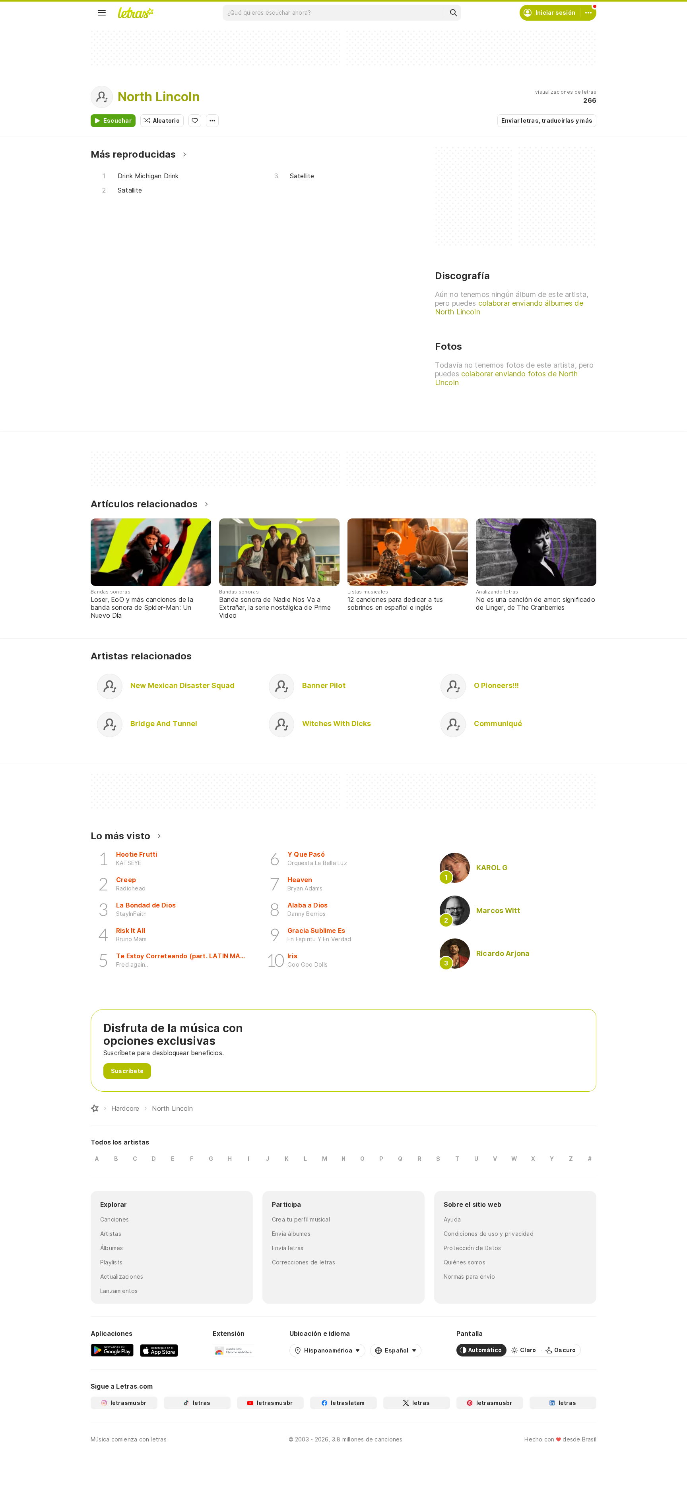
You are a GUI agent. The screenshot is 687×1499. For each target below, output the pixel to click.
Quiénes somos (464, 1262)
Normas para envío (469, 1276)
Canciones (114, 1219)
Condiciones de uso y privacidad (489, 1233)
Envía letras (288, 1248)
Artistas (110, 1233)
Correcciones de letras (303, 1262)
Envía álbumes (291, 1233)
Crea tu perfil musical (301, 1219)
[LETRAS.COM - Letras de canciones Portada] (135, 13)
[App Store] (159, 1350)
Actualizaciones (121, 1276)
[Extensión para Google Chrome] (233, 1350)
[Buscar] (453, 13)
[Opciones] (212, 120)
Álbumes (111, 1248)
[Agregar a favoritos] (194, 120)
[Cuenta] (588, 13)
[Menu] (102, 13)
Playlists (111, 1262)
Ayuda (452, 1219)
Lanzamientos (119, 1290)
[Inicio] (95, 1108)
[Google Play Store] (112, 1350)
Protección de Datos (472, 1248)
